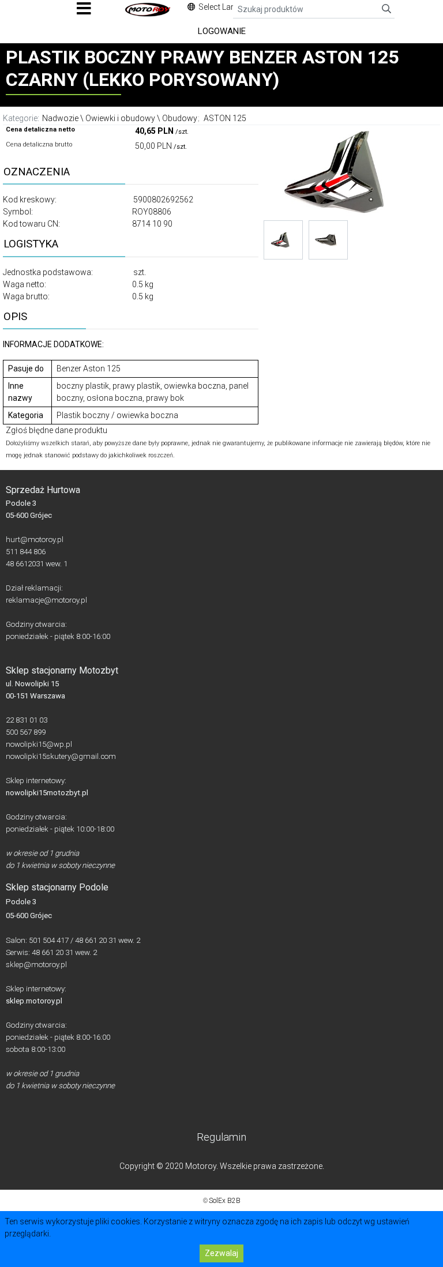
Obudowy (179, 118)
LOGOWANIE (222, 31)
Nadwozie (60, 118)
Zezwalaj (221, 1253)
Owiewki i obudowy (120, 118)
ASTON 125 (225, 118)
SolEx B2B (225, 1201)
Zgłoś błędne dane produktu (56, 430)
